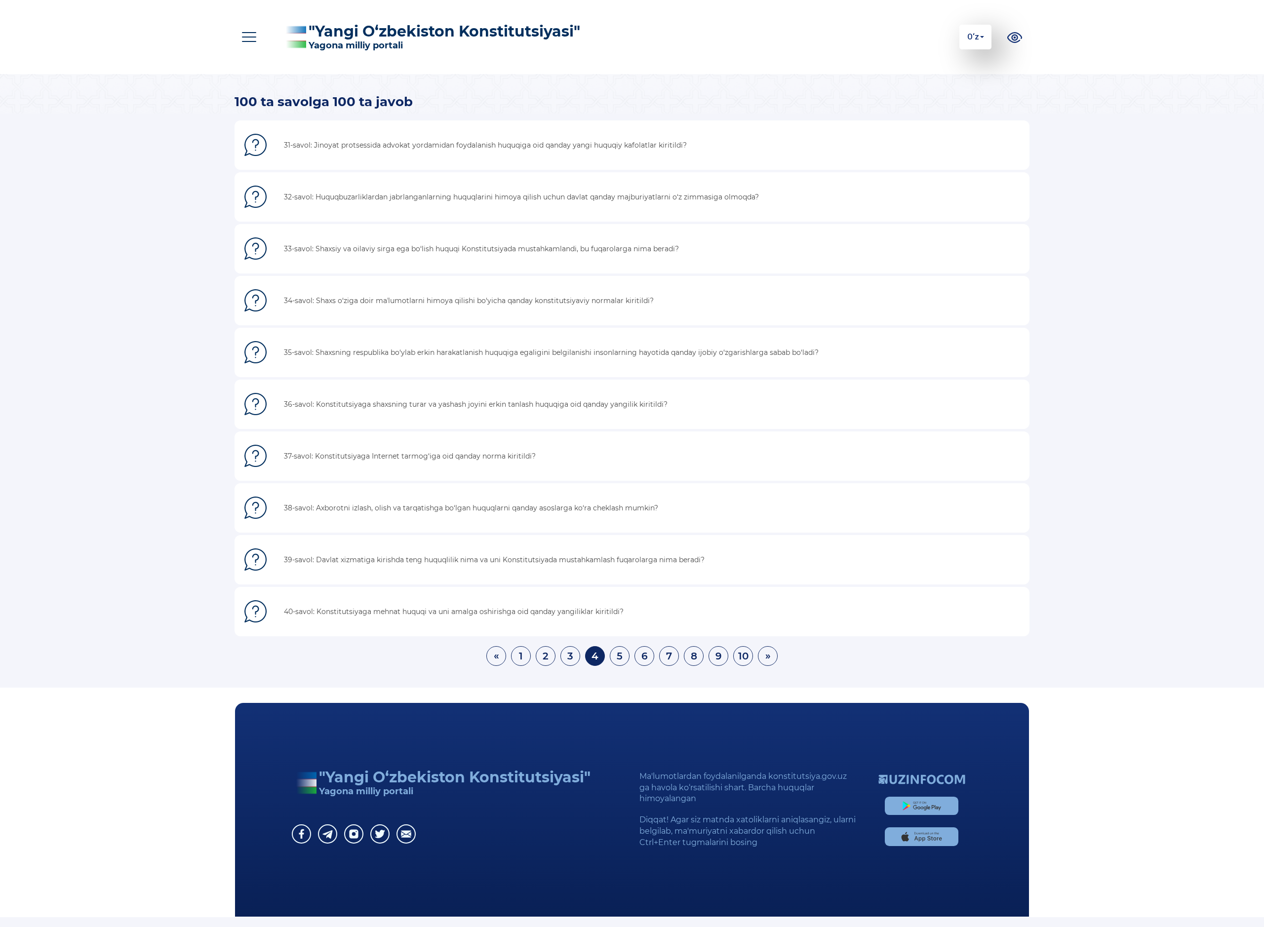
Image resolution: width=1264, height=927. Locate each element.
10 (743, 656)
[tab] (632, 145)
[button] (632, 145)
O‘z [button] (973, 36)
